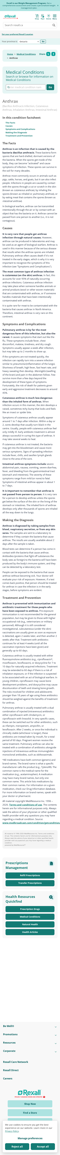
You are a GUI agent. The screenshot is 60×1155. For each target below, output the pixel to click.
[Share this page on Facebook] (53, 54)
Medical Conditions (26, 54)
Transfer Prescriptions (30, 883)
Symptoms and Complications (20, 129)
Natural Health (30, 924)
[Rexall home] (10, 17)
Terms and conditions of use (25, 804)
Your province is (9, 41)
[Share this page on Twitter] (48, 54)
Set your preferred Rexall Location (17, 34)
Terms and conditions (46, 833)
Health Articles (30, 932)
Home (10, 54)
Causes (9, 125)
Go (43, 41)
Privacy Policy (12, 1131)
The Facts (10, 122)
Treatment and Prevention (19, 135)
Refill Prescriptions (30, 875)
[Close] (58, 5)
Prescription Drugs (30, 909)
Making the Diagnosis (16, 132)
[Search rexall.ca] (54, 25)
